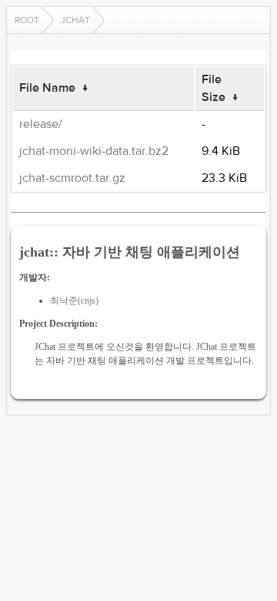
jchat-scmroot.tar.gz (72, 178)
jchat (75, 20)
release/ (40, 124)
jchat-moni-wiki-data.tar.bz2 (94, 151)
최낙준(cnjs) (74, 300)
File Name (47, 88)
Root (27, 20)
